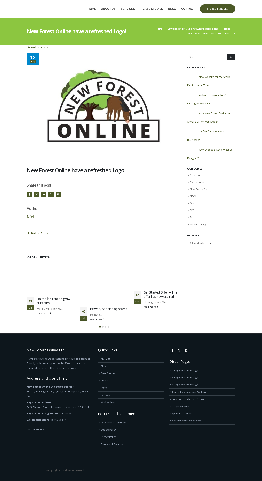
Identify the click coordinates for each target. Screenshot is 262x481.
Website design (198, 224)
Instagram (186, 350)
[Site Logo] (36, 9)
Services (128, 8)
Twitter (36, 194)
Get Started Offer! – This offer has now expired (160, 294)
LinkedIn (43, 194)
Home (92, 8)
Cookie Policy (108, 429)
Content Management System (189, 391)
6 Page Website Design (185, 384)
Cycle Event (196, 175)
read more (43, 313)
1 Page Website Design (185, 370)
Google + (51, 194)
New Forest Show (200, 189)
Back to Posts (39, 47)
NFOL (193, 196)
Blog (172, 8)
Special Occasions (182, 413)
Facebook (29, 194)
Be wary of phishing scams (108, 309)
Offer (193, 203)
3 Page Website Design (185, 377)
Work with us (108, 402)
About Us (108, 8)
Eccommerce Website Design (188, 399)
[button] (100, 326)
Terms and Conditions (113, 444)
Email (58, 194)
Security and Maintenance (186, 420)
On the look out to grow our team (53, 301)
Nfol (30, 216)
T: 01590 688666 (217, 9)
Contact (188, 8)
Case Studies (153, 8)
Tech (193, 217)
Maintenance (197, 182)
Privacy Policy (108, 436)
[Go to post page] (51, 277)
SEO (192, 210)
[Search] (231, 57)
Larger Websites (181, 406)
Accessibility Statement (113, 422)
